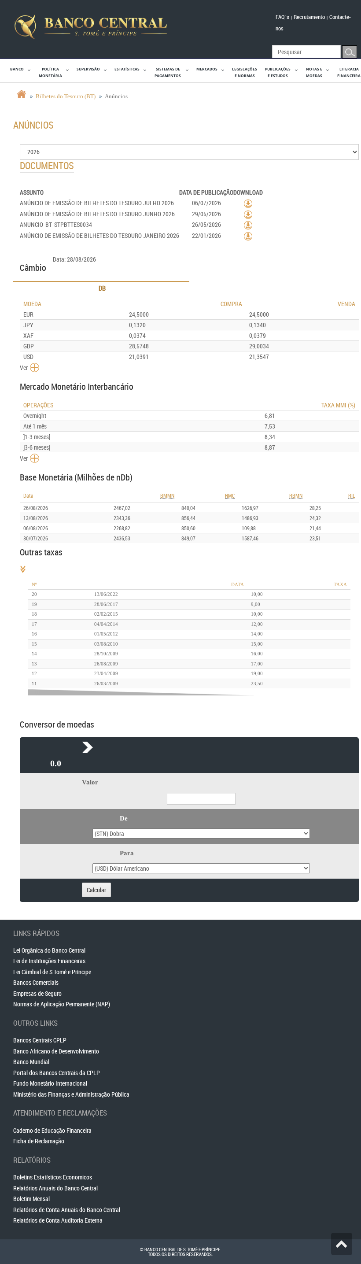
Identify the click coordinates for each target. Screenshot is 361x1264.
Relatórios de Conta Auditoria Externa (58, 1220)
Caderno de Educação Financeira (52, 1130)
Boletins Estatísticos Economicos (52, 1177)
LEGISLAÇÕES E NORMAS (244, 72)
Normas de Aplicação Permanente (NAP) (61, 1004)
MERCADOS (206, 69)
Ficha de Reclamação (38, 1141)
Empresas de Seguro (37, 993)
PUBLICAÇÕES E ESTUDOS (278, 72)
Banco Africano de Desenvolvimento (56, 1051)
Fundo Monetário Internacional (50, 1083)
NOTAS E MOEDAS (314, 72)
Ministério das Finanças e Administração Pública (71, 1094)
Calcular (96, 890)
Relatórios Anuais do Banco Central (55, 1188)
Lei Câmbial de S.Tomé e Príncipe (52, 972)
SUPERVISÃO (88, 69)
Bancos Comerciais (36, 982)
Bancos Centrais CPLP (39, 1040)
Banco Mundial (31, 1061)
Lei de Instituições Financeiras (49, 961)
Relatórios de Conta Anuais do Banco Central (66, 1209)
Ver (24, 367)
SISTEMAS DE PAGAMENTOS (168, 72)
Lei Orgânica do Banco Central (49, 950)
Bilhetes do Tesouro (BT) (66, 96)
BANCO (17, 69)
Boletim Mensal (31, 1198)
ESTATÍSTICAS (127, 69)
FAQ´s (282, 17)
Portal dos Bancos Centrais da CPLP (56, 1072)
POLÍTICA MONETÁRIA (50, 72)
